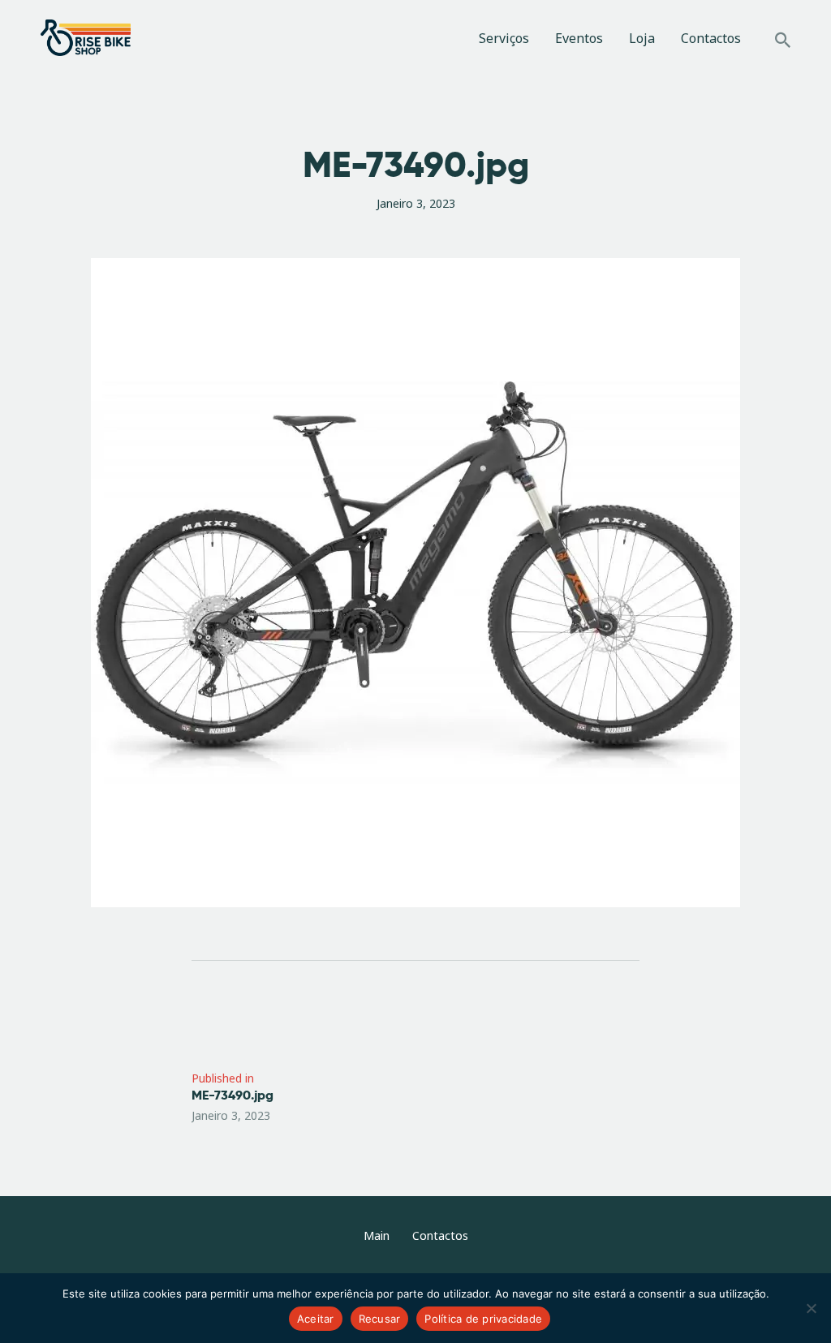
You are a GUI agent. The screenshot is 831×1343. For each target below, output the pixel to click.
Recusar (380, 1318)
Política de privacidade (483, 1318)
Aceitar (315, 1318)
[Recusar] (811, 1308)
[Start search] (782, 40)
